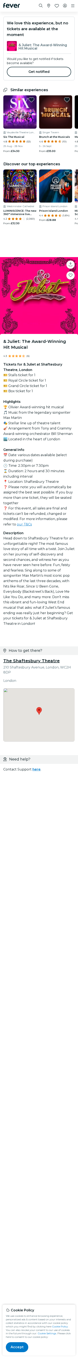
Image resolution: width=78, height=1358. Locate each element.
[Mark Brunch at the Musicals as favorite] (67, 99)
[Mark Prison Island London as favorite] (67, 174)
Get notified (39, 72)
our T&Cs (24, 524)
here (36, 769)
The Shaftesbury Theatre (31, 660)
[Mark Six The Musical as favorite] (31, 99)
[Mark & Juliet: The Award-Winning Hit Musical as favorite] (70, 275)
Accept (17, 1347)
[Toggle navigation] (73, 6)
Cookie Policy (60, 1326)
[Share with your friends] (70, 264)
